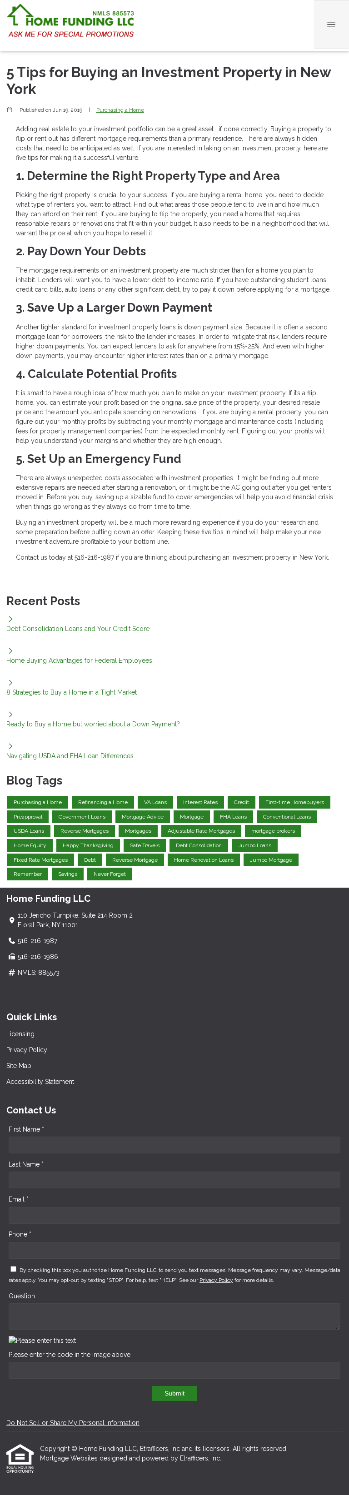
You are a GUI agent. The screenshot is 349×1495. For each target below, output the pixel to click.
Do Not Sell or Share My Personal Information (73, 1422)
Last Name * (26, 1164)
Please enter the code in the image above (69, 1354)
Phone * (20, 1234)
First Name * (26, 1129)
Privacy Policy (26, 1049)
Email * (19, 1199)
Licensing (20, 1034)
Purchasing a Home (120, 110)
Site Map (18, 1065)
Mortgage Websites (70, 1458)
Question (22, 1296)
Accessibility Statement (40, 1081)
